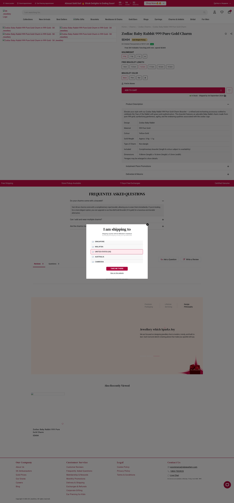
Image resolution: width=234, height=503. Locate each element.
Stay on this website (117, 273)
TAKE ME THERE (117, 269)
